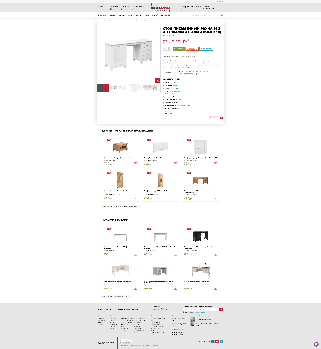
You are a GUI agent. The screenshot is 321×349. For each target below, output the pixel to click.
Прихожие (113, 324)
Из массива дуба (139, 320)
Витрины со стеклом (124, 329)
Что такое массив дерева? (204, 319)
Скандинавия (174, 88)
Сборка (125, 9)
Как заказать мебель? (157, 326)
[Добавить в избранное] (221, 118)
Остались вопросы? (104, 309)
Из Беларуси (138, 322)
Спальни (112, 320)
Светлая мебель (112, 327)
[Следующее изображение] (157, 55)
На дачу (136, 324)
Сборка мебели (155, 324)
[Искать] (194, 15)
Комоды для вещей (127, 320)
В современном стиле (139, 331)
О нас (101, 6)
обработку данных (200, 312)
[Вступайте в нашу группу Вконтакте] (213, 341)
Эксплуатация (155, 328)
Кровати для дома (126, 322)
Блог (152, 330)
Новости (100, 322)
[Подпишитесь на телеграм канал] (221, 341)
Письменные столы (174, 91)
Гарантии (126, 6)
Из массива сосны (139, 318)
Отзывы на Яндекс (139, 6)
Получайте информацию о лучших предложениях (197, 306)
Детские (112, 322)
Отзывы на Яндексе (178, 332)
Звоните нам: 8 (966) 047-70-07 (128, 309)
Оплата (114, 9)
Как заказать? (219, 1)
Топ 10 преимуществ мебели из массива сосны (208, 324)
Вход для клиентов (139, 9)
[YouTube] (217, 341)
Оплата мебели (155, 322)
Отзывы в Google (177, 334)
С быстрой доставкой (137, 327)
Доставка (115, 6)
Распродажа (164, 15)
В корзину (180, 49)
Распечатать (214, 118)
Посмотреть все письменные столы (115, 296)
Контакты (207, 6)
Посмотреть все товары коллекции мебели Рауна (119, 206)
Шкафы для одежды (124, 325)
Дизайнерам (103, 9)
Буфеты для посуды (127, 318)
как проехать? (178, 329)
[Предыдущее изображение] (99, 55)
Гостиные (113, 318)
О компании (101, 318)
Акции (155, 15)
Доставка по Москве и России (158, 319)
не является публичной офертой (149, 345)
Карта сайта (101, 340)
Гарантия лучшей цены (158, 332)
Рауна (175, 85)
